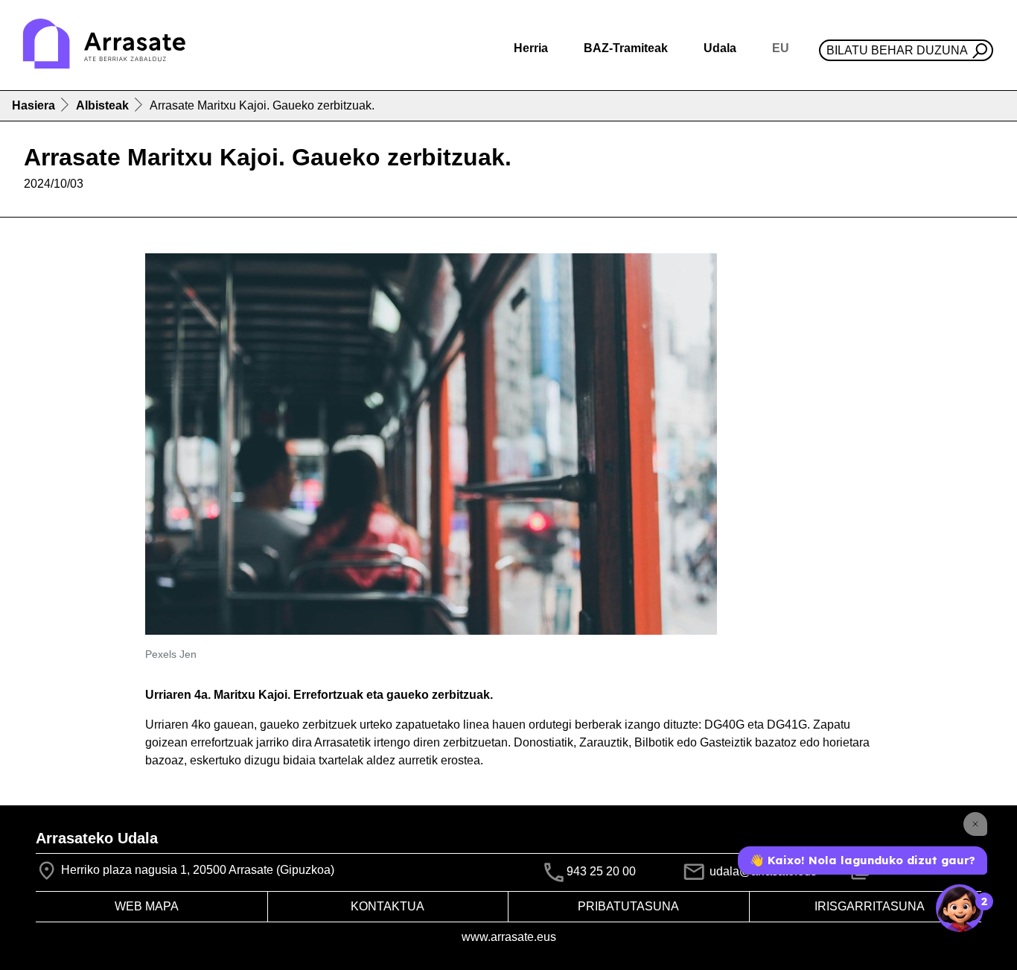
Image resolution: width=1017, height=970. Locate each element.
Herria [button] (531, 48)
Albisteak (102, 105)
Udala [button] (720, 48)
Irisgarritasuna (869, 906)
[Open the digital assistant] (959, 908)
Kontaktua (387, 906)
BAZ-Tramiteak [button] (626, 48)
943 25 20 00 (601, 872)
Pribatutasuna (628, 906)
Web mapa (147, 906)
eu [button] (780, 48)
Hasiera (33, 105)
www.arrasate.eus (509, 937)
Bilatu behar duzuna (897, 50)
